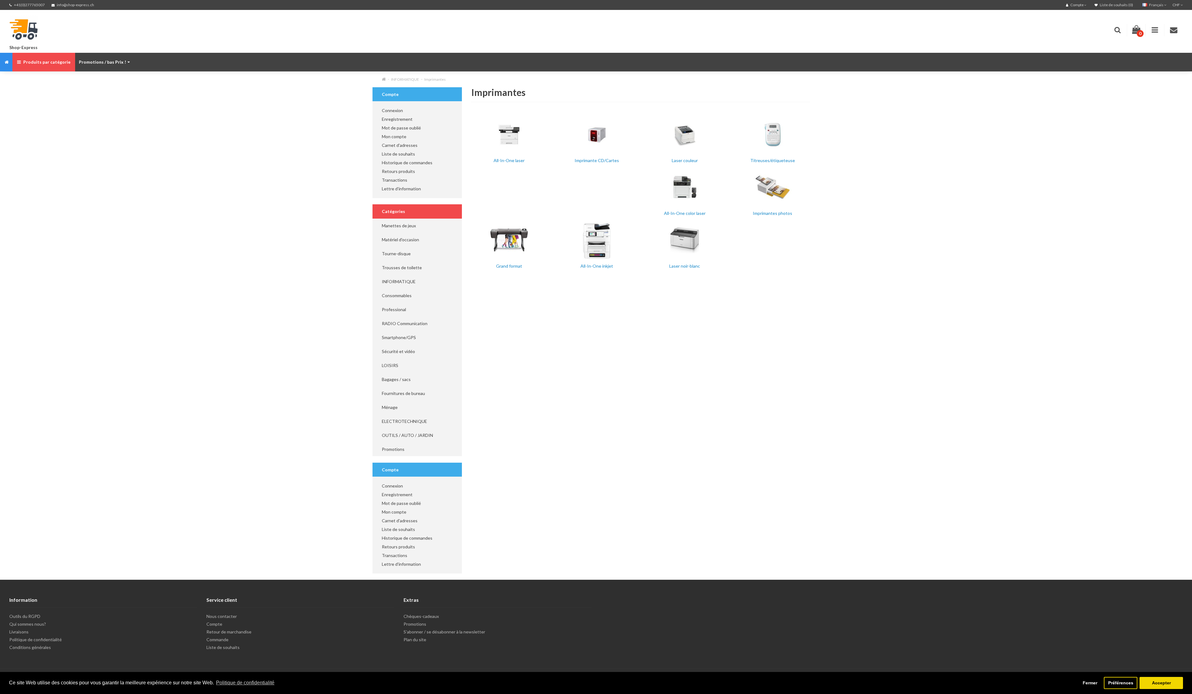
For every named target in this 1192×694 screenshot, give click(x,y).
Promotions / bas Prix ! (102, 62)
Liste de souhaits (398, 153)
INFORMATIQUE (405, 79)
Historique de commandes (407, 162)
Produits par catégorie (46, 62)
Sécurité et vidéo (398, 351)
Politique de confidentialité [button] (245, 682)
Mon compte (394, 136)
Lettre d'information (401, 188)
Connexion (392, 110)
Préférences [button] (1120, 682)
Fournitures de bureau (403, 393)
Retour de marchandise (228, 631)
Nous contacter (221, 616)
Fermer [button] (1090, 682)
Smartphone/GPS (399, 337)
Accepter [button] (1161, 682)
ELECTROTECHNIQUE (404, 421)
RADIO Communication (404, 323)
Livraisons (19, 631)
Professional (394, 309)
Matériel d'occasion (400, 239)
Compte (214, 624)
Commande (217, 639)
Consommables (397, 295)
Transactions (394, 180)
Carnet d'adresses (400, 145)
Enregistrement (397, 119)
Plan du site (415, 639)
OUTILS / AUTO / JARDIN (407, 435)
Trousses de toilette (402, 267)
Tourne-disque (396, 253)
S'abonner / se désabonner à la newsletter (444, 631)
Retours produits (398, 171)
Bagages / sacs (396, 379)
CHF (1176, 4)
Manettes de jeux (399, 225)
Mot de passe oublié (401, 127)
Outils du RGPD (24, 616)
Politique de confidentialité (35, 639)
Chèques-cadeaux (421, 616)
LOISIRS (390, 365)
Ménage (390, 407)
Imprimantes (435, 79)
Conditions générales (30, 647)
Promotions (393, 449)
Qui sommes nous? (27, 624)
